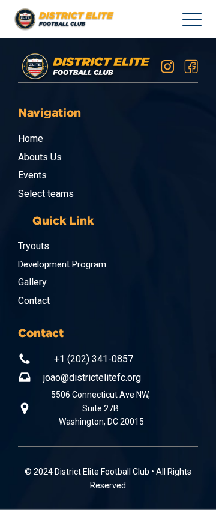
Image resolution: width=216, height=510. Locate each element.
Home (30, 138)
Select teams (46, 193)
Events (32, 175)
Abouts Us (40, 157)
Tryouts (33, 246)
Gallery (32, 282)
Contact (34, 300)
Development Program (62, 264)
